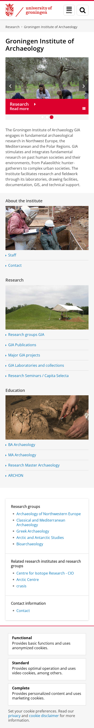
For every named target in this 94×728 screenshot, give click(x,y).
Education (15, 390)
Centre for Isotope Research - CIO (45, 573)
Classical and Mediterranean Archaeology (40, 522)
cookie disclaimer (44, 715)
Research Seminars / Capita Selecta (38, 375)
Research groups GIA (26, 334)
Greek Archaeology (32, 531)
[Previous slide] (10, 86)
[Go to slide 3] (51, 117)
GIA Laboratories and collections (36, 365)
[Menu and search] (69, 10)
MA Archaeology (22, 455)
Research (12, 27)
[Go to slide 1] (42, 117)
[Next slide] (84, 86)
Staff (12, 255)
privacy (14, 715)
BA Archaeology (21, 444)
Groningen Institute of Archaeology (50, 27)
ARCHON (15, 475)
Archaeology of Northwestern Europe (48, 514)
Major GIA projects (24, 355)
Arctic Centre (27, 579)
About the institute (23, 200)
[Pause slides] (84, 108)
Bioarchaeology (29, 544)
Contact (15, 265)
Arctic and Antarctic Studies (40, 537)
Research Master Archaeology (34, 465)
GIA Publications (22, 345)
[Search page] (83, 10)
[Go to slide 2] (47, 117)
